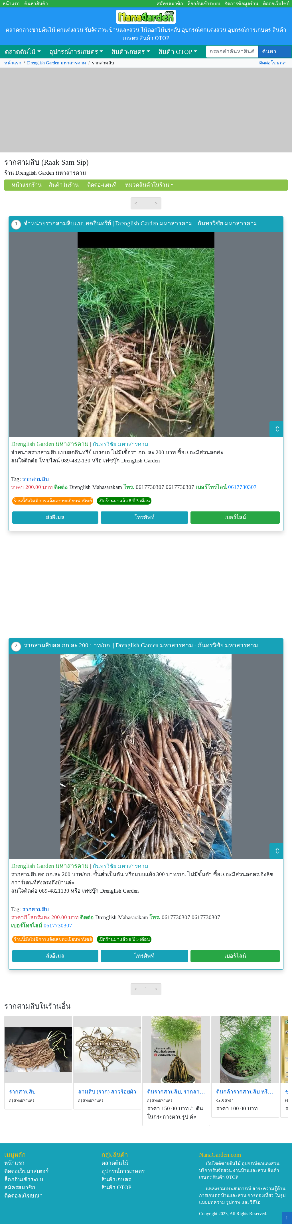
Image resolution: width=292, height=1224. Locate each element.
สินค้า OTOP (175, 51)
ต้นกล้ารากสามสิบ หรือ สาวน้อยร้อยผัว (245, 1092)
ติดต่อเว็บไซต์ (276, 3)
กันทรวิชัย (104, 444)
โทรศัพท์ (144, 517)
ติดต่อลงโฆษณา (23, 1196)
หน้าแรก (11, 3)
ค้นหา (269, 51)
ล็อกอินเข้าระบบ (204, 3)
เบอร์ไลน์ (235, 517)
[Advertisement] (146, 110)
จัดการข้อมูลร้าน (241, 3)
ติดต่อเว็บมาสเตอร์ (26, 1171)
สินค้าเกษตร (128, 51)
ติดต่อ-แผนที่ (102, 185)
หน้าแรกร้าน (27, 185)
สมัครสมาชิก (170, 3)
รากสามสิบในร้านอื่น (37, 1006)
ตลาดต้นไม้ (20, 51)
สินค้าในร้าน (64, 185)
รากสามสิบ (35, 479)
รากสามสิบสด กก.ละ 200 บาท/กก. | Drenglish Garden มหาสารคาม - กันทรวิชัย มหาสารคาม (141, 645)
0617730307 (242, 487)
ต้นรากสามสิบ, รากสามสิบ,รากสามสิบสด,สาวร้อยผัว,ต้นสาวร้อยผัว (176, 1092)
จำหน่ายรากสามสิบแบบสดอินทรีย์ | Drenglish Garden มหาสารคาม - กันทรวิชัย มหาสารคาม (141, 223)
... (285, 51)
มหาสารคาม (133, 444)
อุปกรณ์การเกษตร (73, 51)
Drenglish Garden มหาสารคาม (56, 62)
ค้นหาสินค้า (36, 3)
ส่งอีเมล (55, 517)
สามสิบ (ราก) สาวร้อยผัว (107, 1092)
